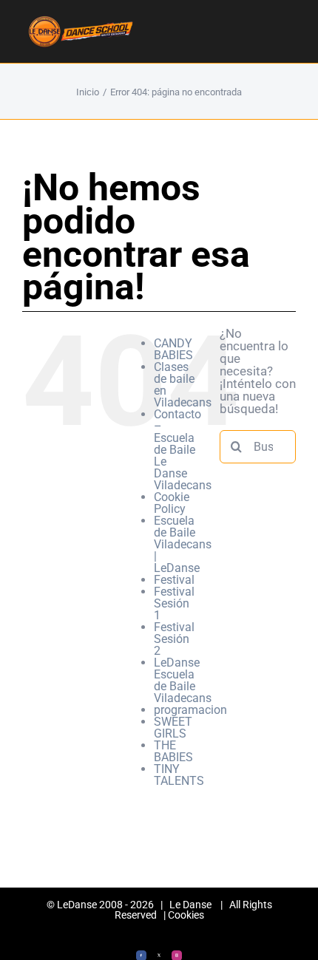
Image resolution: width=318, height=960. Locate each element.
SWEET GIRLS (173, 728)
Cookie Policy (171, 503)
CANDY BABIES (173, 349)
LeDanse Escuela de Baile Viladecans (183, 680)
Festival (174, 580)
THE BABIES (173, 751)
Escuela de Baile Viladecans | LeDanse (183, 544)
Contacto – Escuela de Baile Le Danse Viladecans (183, 449)
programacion (190, 710)
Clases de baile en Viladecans (183, 384)
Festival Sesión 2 (174, 639)
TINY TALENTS (179, 775)
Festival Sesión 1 (174, 603)
